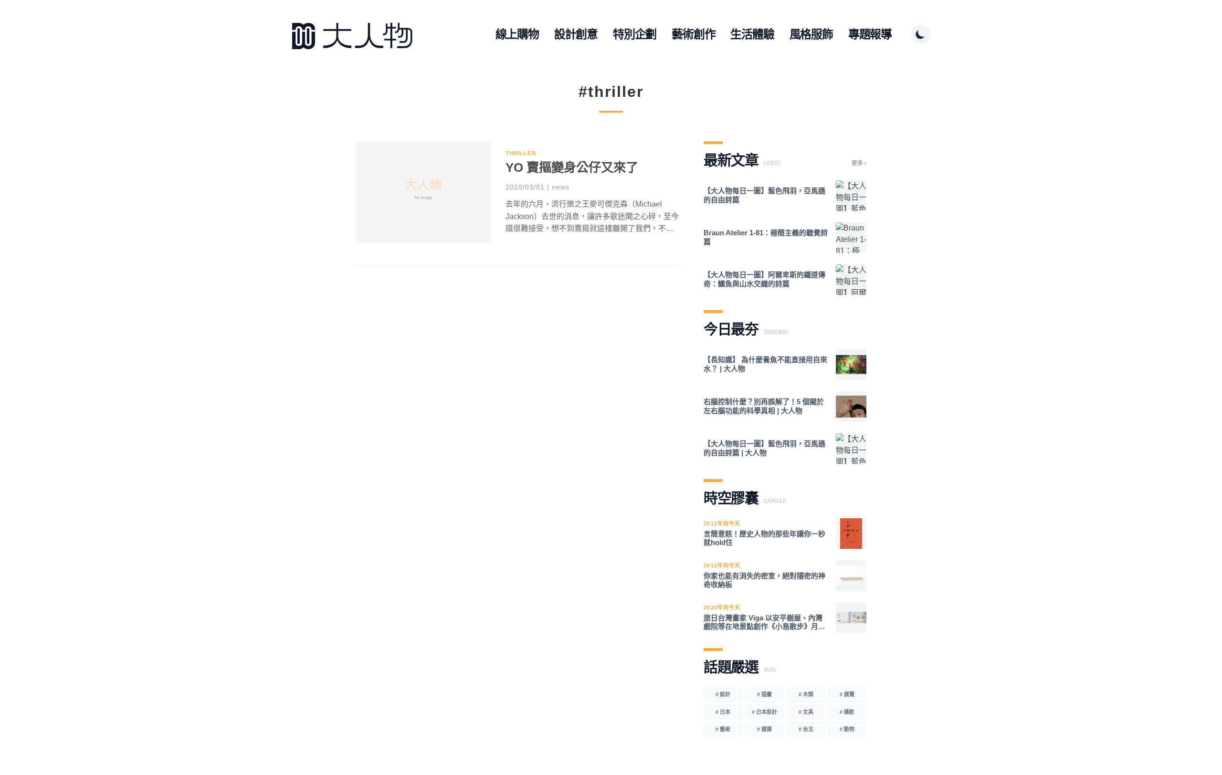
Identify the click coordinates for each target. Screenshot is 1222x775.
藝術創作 (693, 34)
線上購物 (517, 34)
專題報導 (870, 34)
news (560, 187)
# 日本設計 (764, 712)
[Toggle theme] (920, 34)
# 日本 (723, 712)
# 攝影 (847, 712)
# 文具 (806, 712)
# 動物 (847, 729)
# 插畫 (764, 694)
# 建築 (764, 729)
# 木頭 (806, 694)
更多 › (859, 163)
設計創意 (576, 34)
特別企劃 (634, 34)
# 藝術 (723, 729)
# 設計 (723, 694)
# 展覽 (847, 694)
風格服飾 (811, 34)
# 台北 (806, 729)
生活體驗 (752, 34)
